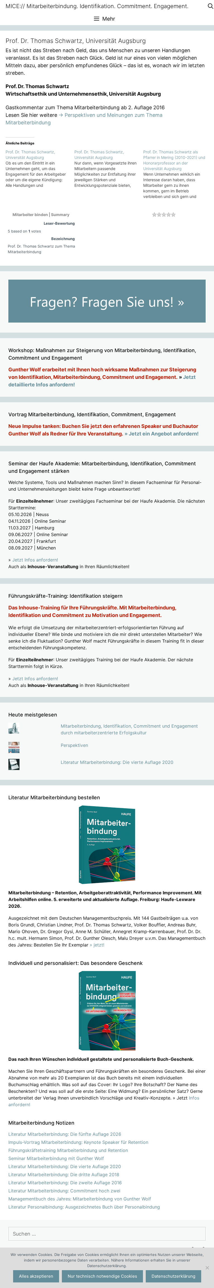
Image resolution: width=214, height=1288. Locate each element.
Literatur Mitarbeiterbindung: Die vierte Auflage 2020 (117, 762)
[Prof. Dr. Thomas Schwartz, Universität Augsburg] (40, 168)
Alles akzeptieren (36, 1276)
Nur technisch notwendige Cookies (102, 1276)
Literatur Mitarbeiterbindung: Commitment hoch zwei (64, 1190)
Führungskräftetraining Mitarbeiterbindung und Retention (68, 1150)
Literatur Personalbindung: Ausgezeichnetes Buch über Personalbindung (84, 1207)
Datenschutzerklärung (173, 1276)
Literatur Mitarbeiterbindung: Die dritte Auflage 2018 (63, 1174)
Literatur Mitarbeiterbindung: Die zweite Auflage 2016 (65, 1182)
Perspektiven (74, 745)
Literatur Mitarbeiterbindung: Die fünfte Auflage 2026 (64, 1134)
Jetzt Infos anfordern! (35, 560)
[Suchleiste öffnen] (210, 6)
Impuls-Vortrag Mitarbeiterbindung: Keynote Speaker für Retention (78, 1142)
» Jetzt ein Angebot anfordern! (162, 434)
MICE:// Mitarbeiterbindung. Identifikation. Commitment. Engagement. (97, 6)
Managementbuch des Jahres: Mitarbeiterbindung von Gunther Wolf (79, 1199)
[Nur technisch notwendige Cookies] (207, 1267)
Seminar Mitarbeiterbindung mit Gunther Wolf (56, 1158)
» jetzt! (97, 945)
